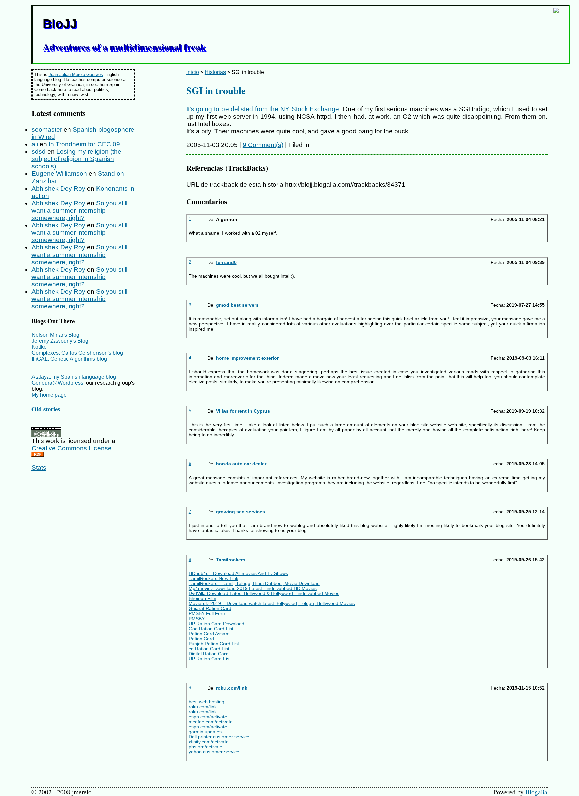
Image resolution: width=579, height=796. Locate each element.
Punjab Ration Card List (214, 643)
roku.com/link (231, 688)
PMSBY (197, 618)
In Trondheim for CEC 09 (84, 144)
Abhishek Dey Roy (58, 188)
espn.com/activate (208, 716)
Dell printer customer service (219, 736)
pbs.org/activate (205, 746)
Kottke (39, 347)
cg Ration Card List (209, 648)
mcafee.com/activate (211, 721)
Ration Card (201, 638)
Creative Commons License (71, 448)
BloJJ (60, 23)
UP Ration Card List (210, 658)
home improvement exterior (247, 358)
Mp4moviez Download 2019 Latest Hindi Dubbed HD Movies (253, 588)
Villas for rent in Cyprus (243, 411)
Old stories (45, 408)
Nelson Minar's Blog (55, 335)
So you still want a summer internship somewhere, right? (79, 210)
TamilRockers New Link (213, 578)
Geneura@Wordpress (57, 383)
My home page (49, 395)
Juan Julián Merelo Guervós (76, 74)
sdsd (38, 151)
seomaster (46, 129)
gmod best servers (237, 305)
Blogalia (536, 792)
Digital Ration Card (209, 653)
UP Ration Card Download (216, 623)
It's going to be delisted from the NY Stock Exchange (262, 109)
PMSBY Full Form (208, 613)
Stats (38, 467)
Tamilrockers (230, 559)
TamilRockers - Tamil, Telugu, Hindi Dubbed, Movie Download (254, 583)
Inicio (192, 72)
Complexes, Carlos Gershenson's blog (77, 353)
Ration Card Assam (209, 633)
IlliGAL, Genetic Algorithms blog (69, 359)
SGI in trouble (216, 90)
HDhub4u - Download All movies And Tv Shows (238, 573)
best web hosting (206, 701)
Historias (215, 72)
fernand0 (226, 262)
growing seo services (240, 511)
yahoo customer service (214, 751)
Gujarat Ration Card (210, 608)
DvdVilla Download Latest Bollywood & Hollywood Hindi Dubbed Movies (264, 593)
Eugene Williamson (59, 173)
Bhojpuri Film (202, 598)
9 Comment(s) (263, 144)
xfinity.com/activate (209, 741)
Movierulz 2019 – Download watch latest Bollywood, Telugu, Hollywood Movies (272, 603)
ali (34, 144)
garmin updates (205, 731)
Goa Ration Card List (211, 628)
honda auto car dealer (241, 463)
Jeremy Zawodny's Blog (59, 341)
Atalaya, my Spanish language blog (73, 377)
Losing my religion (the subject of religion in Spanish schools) (76, 159)
